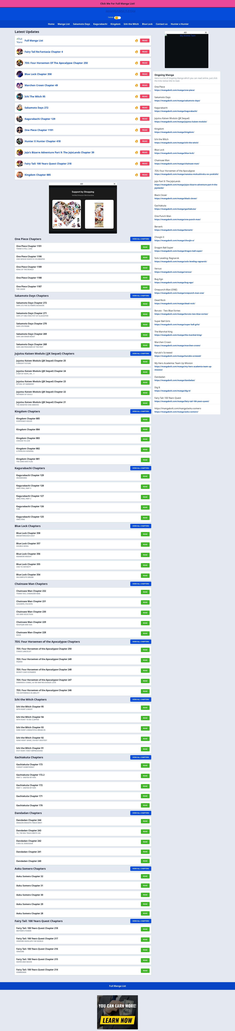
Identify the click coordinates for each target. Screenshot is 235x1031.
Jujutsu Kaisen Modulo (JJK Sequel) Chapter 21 (41, 402)
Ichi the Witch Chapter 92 (30, 737)
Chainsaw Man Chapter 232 (31, 590)
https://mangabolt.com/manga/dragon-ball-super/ (178, 251)
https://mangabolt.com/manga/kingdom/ (174, 132)
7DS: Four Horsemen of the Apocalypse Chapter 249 (44, 659)
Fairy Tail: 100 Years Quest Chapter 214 (37, 969)
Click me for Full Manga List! (117, 3)
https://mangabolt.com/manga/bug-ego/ (174, 282)
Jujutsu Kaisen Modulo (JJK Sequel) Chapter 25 (41, 360)
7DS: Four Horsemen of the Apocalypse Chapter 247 (44, 679)
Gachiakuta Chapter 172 (29, 785)
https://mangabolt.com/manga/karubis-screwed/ (177, 356)
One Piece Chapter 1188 (29, 277)
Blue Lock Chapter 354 (28, 574)
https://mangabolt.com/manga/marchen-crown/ (177, 345)
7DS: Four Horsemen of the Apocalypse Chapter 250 (56, 63)
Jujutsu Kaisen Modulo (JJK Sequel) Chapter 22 (41, 391)
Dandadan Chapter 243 (28, 830)
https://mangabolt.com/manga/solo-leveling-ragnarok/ (180, 261)
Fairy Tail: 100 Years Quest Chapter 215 (37, 959)
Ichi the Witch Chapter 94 (30, 716)
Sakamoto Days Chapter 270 (31, 323)
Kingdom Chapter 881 (28, 458)
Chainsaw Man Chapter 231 (31, 601)
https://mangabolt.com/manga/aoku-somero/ (176, 411)
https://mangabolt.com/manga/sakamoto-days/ (177, 100)
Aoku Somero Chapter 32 (29, 876)
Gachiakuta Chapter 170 (29, 805)
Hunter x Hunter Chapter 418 (43, 141)
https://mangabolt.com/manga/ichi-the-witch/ (176, 142)
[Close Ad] (114, 184)
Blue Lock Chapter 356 (28, 553)
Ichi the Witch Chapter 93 (30, 727)
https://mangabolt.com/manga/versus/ (173, 272)
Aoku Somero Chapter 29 (29, 904)
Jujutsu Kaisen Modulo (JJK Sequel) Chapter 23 (41, 381)
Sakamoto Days (81, 24)
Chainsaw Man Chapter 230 (31, 611)
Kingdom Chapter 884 (28, 429)
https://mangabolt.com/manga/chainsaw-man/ (176, 163)
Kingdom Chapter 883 (28, 438)
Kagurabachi (100, 24)
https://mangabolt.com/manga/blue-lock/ (174, 153)
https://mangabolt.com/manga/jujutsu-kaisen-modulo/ (180, 121)
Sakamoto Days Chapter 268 (31, 344)
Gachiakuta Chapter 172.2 (30, 774)
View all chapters (140, 239)
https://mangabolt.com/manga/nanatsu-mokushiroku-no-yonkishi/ (186, 174)
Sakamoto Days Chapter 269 (31, 333)
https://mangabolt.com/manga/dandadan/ (174, 380)
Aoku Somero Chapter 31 (29, 885)
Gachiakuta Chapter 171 (29, 796)
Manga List (64, 24)
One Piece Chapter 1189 (29, 266)
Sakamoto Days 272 (36, 107)
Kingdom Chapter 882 (28, 448)
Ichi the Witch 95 (35, 96)
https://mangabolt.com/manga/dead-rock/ (174, 303)
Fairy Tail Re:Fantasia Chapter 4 (44, 51)
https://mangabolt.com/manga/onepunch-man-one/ (179, 293)
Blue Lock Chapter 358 (38, 74)
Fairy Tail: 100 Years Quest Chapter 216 (37, 948)
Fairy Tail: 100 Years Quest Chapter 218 (48, 163)
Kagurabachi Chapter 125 (30, 516)
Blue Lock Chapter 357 (28, 543)
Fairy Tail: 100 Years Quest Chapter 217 (37, 938)
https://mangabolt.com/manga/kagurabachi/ (175, 111)
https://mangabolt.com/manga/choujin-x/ (174, 240)
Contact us (162, 24)
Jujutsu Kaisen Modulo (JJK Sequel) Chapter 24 (41, 371)
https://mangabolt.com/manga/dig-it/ (172, 390)
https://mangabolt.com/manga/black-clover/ (175, 198)
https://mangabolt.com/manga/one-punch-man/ (177, 219)
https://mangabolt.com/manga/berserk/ (173, 230)
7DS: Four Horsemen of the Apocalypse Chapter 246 (44, 690)
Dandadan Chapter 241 (28, 851)
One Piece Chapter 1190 (29, 256)
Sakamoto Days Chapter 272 (31, 302)
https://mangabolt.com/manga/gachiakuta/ (175, 209)
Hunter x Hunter (180, 24)
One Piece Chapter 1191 (39, 130)
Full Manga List (34, 40)
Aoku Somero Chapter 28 (29, 913)
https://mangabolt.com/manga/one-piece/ (174, 90)
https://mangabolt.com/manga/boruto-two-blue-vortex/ (181, 314)
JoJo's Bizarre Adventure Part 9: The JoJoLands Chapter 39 (59, 152)
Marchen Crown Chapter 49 (41, 85)
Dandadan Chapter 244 (28, 820)
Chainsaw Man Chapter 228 (31, 632)
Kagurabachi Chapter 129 (40, 118)
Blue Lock (147, 24)
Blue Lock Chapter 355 (28, 564)
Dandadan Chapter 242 (28, 840)
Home (51, 24)
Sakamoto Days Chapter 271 (31, 313)
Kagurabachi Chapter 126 (30, 506)
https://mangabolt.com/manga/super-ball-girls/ (177, 324)
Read (144, 40)
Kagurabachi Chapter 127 (30, 495)
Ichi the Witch (131, 24)
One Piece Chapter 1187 (29, 286)
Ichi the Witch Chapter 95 (30, 706)
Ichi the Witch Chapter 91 (30, 748)
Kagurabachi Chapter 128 (30, 485)
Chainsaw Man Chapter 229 (31, 622)
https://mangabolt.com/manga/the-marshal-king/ (178, 335)
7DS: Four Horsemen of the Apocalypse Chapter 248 (44, 669)
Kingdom (115, 24)
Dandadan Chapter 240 (28, 861)
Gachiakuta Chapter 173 (29, 764)
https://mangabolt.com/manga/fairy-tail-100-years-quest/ (181, 401)
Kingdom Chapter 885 (38, 174)
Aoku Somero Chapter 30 (29, 894)
